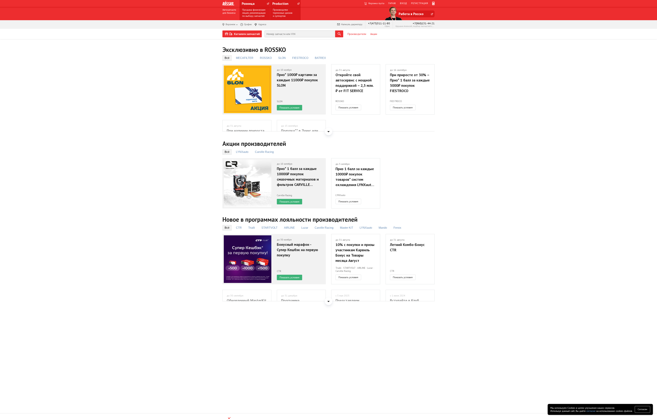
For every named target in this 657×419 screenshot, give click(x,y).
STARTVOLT (269, 227)
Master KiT (346, 227)
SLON (282, 57)
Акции (373, 34)
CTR (239, 227)
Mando (383, 227)
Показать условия (289, 107)
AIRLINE (289, 227)
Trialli (251, 227)
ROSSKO (266, 57)
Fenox (397, 227)
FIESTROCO (300, 57)
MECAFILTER (244, 57)
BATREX (320, 57)
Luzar (304, 227)
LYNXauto (242, 151)
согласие (591, 410)
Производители (356, 34)
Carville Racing (264, 151)
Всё (227, 57)
